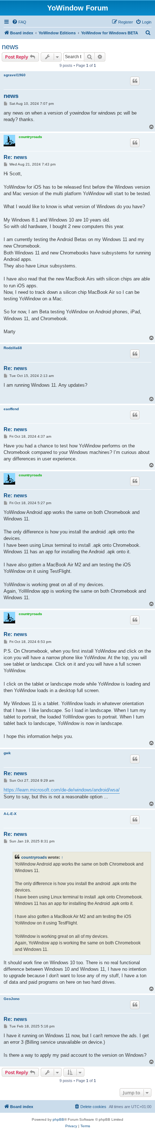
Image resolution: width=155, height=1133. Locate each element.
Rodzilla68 (13, 348)
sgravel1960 (15, 75)
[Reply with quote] (135, 81)
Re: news (15, 157)
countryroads (30, 137)
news (10, 47)
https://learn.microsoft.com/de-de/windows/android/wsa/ (62, 790)
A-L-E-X (10, 814)
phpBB (58, 1119)
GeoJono (11, 999)
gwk (7, 753)
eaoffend (11, 409)
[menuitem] (19, 22)
